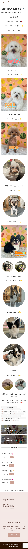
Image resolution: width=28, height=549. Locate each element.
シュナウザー (16, 409)
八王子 (23, 418)
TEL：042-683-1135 (8, 508)
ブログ (21, 12)
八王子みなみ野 (7, 420)
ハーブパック (16, 416)
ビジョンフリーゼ (7, 418)
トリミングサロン (7, 413)
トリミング (22, 411)
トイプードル (13, 411)
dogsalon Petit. (18, 544)
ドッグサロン (6, 416)
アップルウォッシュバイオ (9, 407)
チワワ (5, 411)
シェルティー (6, 409)
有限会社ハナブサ (14, 535)
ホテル (17, 418)
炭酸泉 (16, 420)
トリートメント (19, 413)
